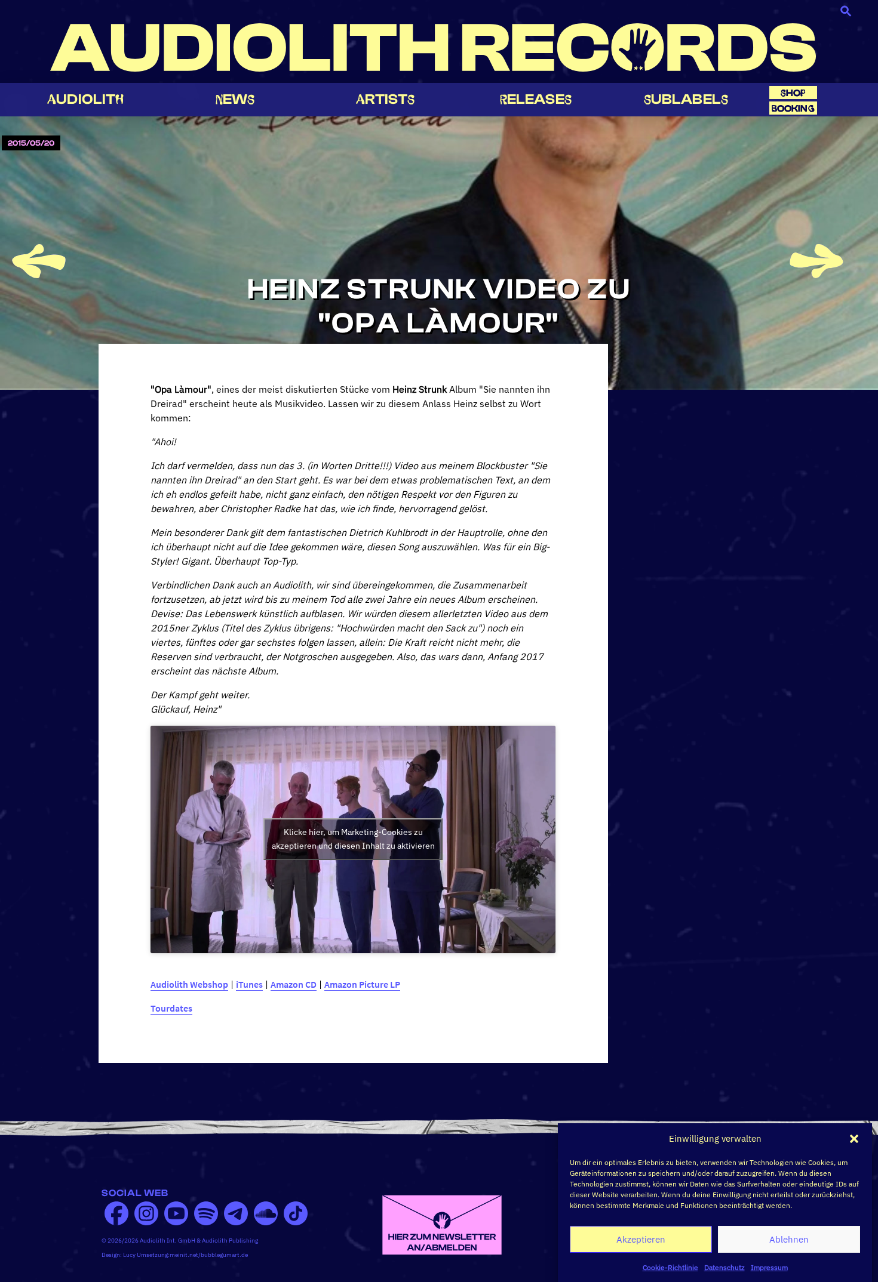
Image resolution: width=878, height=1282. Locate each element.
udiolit (85, 99)
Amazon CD (294, 984)
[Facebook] (116, 1213)
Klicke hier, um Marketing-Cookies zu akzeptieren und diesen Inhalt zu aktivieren (353, 839)
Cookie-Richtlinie (670, 1266)
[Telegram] (236, 1213)
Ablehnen (789, 1239)
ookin (793, 108)
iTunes (249, 984)
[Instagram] (146, 1213)
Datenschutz (724, 1266)
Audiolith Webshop (189, 984)
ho (793, 92)
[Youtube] (176, 1213)
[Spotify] (206, 1213)
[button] (854, 1139)
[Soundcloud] (266, 1213)
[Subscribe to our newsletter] (442, 1223)
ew (235, 99)
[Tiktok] (296, 1213)
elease (536, 99)
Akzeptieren (640, 1239)
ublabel (686, 99)
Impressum (769, 1266)
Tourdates (171, 1008)
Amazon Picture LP (362, 984)
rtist (385, 99)
